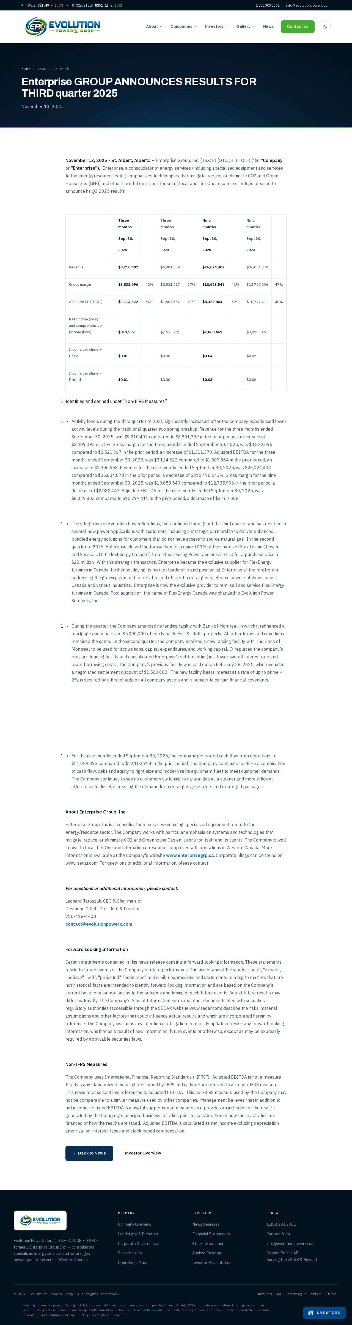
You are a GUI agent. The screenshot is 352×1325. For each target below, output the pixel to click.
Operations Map (132, 1262)
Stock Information (208, 1243)
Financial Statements (211, 1233)
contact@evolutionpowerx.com (98, 924)
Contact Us (298, 26)
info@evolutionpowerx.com (308, 5)
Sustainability (130, 1252)
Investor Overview (143, 1153)
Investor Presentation (212, 1262)
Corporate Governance (138, 1243)
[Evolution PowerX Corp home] (62, 26)
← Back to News (89, 1153)
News (268, 26)
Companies (181, 26)
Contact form (278, 1233)
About (152, 26)
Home (26, 69)
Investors (214, 26)
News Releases (205, 1224)
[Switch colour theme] (325, 26)
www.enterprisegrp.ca (190, 855)
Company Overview (134, 1224)
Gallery (243, 26)
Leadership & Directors (138, 1233)
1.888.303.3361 (267, 5)
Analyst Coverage (208, 1252)
